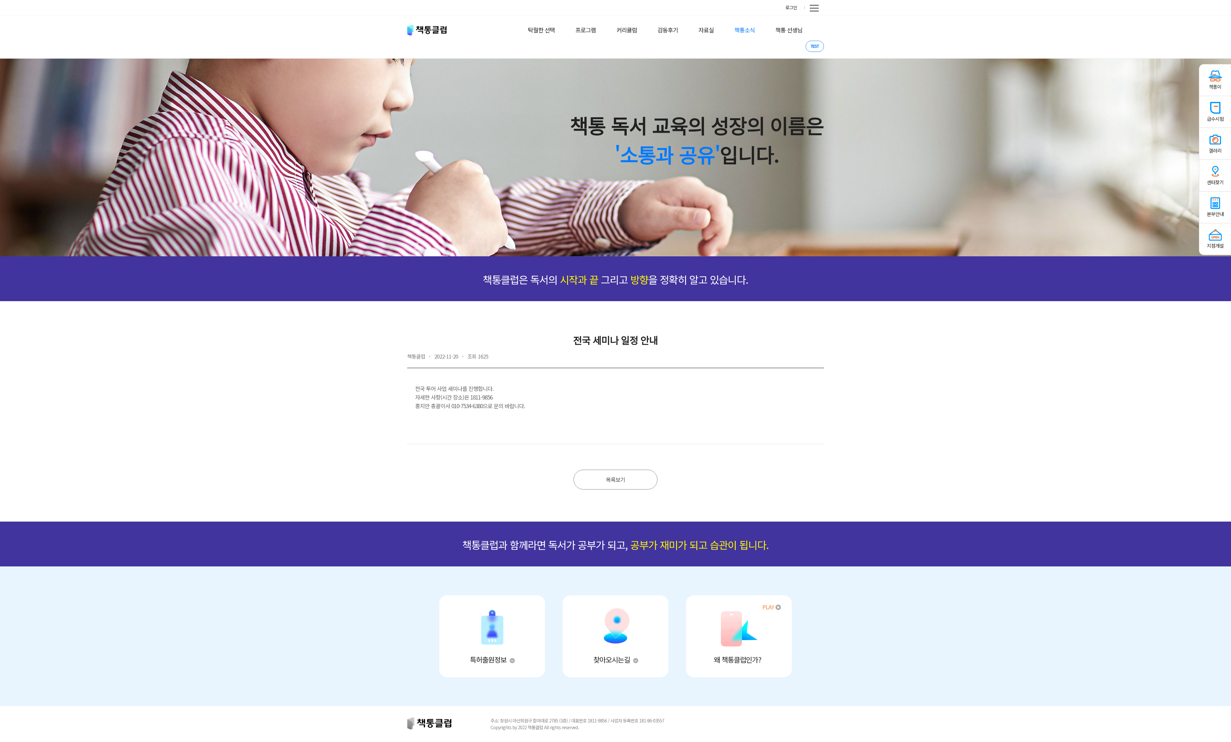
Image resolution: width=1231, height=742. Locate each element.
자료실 (706, 30)
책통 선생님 (788, 30)
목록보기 (615, 479)
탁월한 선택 (541, 30)
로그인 (791, 7)
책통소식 (744, 30)
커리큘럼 (626, 30)
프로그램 (585, 30)
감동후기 (667, 30)
